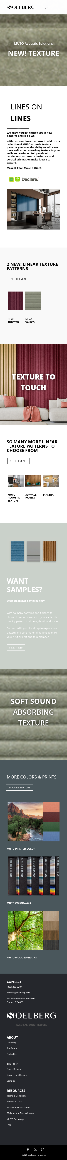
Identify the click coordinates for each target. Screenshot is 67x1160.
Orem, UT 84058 (15, 1002)
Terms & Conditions (22, 1095)
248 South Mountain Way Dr (21, 998)
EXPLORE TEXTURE (19, 787)
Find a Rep (12, 1054)
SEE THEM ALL (19, 279)
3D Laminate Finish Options (20, 1113)
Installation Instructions (18, 1107)
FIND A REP (16, 647)
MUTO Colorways (15, 1119)
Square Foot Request (17, 1075)
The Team (21, 1048)
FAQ (9, 1124)
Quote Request (21, 1069)
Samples (11, 1080)
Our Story (11, 1042)
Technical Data (14, 1101)
